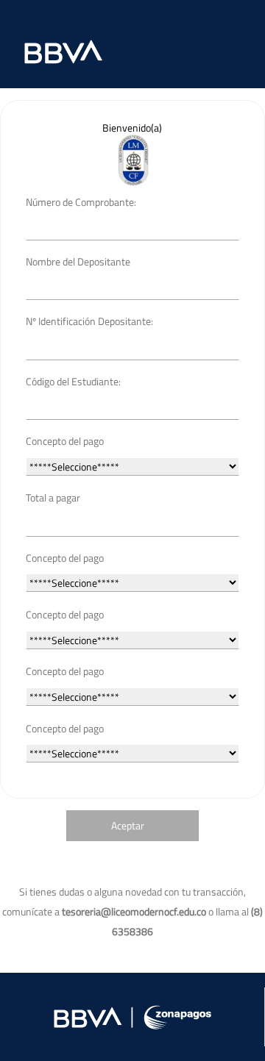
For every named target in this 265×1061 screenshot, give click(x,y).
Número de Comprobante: (81, 202)
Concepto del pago (65, 441)
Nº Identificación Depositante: (89, 321)
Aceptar (127, 825)
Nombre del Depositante (78, 261)
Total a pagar (53, 497)
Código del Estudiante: (73, 381)
